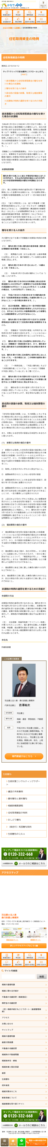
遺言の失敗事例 (15, 791)
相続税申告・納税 (9, 1060)
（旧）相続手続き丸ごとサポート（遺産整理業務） (21, 1010)
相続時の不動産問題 (10, 1054)
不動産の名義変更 (9, 1048)
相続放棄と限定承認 (10, 1067)
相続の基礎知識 (8, 984)
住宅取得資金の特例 (17, 812)
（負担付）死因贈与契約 (19, 826)
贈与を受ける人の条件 (15, 88)
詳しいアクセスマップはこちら (23, 945)
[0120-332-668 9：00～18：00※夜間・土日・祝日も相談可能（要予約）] (24, 848)
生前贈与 (5, 1079)
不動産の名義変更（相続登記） (15, 997)
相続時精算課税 (15, 805)
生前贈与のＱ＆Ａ (16, 833)
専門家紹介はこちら (22, 756)
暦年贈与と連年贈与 (17, 798)
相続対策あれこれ (9, 1091)
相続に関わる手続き (10, 991)
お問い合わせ (7, 1023)
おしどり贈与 (14, 819)
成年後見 (5, 1085)
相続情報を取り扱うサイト (13, 1103)
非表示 (24, 74)
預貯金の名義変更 (9, 1003)
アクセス (5, 1017)
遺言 (4, 1073)
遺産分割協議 (7, 1042)
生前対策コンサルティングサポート (23, 783)
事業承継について (9, 1097)
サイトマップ (7, 1030)
